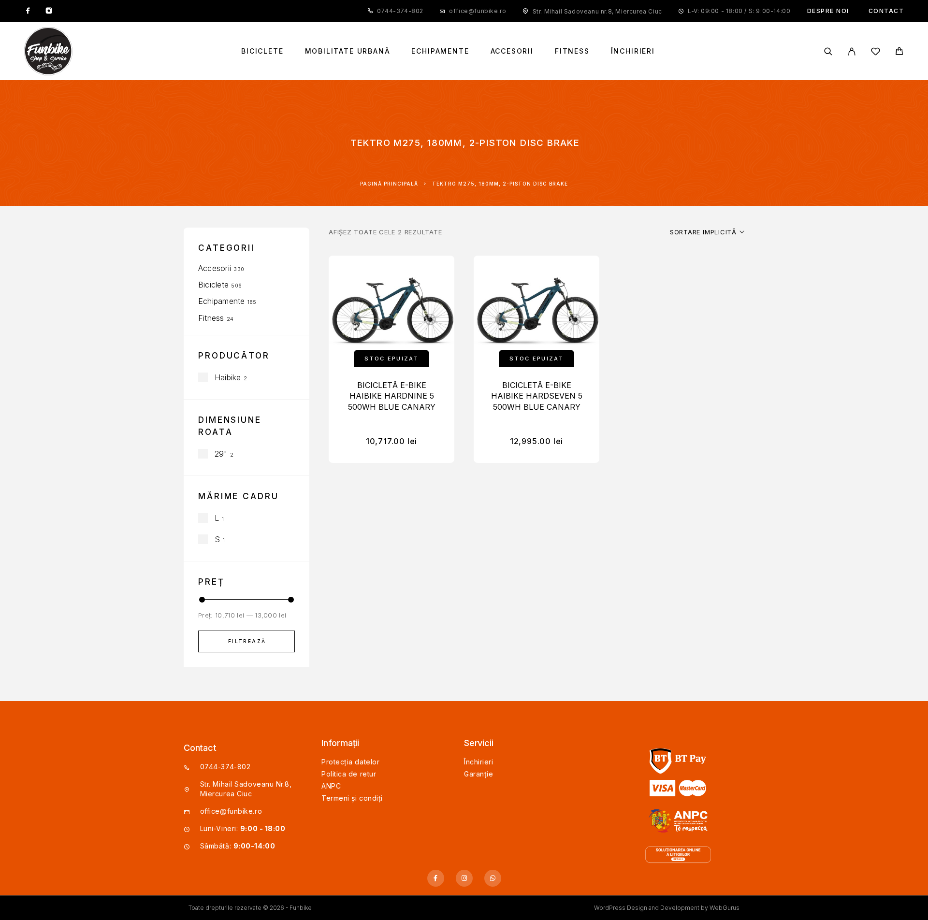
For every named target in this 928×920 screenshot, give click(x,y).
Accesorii (512, 51)
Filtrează (247, 641)
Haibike (228, 377)
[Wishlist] (875, 53)
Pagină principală (389, 184)
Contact (886, 10)
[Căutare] (828, 51)
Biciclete (262, 51)
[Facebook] (28, 11)
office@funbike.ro (477, 10)
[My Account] (852, 51)
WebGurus (725, 907)
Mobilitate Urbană (348, 51)
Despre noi (828, 10)
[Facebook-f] (435, 878)
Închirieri (633, 51)
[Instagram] (49, 11)
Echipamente (440, 51)
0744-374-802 (400, 10)
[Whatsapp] (492, 878)
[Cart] (899, 52)
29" (221, 454)
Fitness (572, 51)
